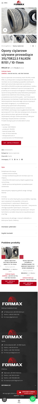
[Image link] (12, 301)
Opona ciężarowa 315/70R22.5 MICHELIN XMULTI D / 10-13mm (10, 263)
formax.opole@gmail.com (12, 352)
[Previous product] (31, 46)
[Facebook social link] (10, 159)
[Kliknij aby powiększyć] (5, 30)
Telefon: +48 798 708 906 (11, 350)
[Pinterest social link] (15, 159)
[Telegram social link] (22, 159)
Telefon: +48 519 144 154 (11, 347)
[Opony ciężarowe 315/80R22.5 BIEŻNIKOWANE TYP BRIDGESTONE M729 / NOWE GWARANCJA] (28, 252)
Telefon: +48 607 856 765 (11, 314)
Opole (10, 156)
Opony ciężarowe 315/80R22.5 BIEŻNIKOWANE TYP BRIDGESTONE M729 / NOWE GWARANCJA (28, 264)
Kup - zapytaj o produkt (11, 143)
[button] (3, 21)
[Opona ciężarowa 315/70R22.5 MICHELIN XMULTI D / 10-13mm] (10, 252)
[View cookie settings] (4, 399)
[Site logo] (18, 3)
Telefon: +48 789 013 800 (11, 375)
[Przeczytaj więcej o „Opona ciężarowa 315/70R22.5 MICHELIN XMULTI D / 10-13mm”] (3, 257)
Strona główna (6, 46)
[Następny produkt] (35, 46)
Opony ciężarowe (18, 46)
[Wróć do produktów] (33, 46)
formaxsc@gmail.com (11, 317)
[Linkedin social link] (17, 159)
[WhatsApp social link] (19, 159)
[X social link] (12, 159)
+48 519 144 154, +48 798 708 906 (18, 73)
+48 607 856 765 (31, 279)
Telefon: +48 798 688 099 (11, 378)
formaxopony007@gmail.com (13, 380)
